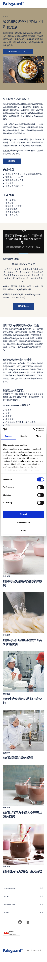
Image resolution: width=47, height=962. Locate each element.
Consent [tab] (8, 436)
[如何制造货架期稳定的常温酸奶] (23, 560)
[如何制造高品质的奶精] (23, 735)
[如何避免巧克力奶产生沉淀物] (23, 848)
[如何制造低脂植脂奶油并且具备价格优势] (23, 619)
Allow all (23, 514)
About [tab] (38, 436)
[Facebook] (20, 922)
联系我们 (6, 150)
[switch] (40, 487)
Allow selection (23, 522)
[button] (23, 888)
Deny (23, 531)
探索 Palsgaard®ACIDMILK (18, 51)
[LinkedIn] (27, 922)
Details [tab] (23, 436)
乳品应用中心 (23, 306)
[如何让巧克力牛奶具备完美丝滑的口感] (23, 791)
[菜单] (42, 4)
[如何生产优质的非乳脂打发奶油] (23, 678)
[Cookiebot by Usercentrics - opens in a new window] (33, 429)
